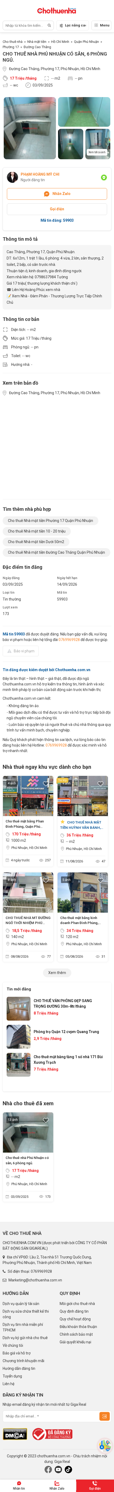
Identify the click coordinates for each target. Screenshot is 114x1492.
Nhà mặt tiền (36, 42)
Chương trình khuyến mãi (23, 1361)
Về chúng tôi (13, 1345)
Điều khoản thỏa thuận (78, 1327)
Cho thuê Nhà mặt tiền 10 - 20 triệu (36, 531)
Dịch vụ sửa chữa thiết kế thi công (26, 1314)
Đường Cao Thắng (37, 47)
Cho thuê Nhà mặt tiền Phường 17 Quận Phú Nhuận (50, 520)
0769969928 (69, 640)
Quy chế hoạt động (75, 1319)
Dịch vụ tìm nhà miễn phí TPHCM (23, 1327)
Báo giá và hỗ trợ (16, 1353)
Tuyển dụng (12, 1376)
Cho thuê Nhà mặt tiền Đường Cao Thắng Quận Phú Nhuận (56, 552)
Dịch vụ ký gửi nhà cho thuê (25, 1338)
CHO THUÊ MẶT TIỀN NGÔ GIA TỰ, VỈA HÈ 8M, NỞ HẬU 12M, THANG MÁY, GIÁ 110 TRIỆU (68, 1067)
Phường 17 (11, 47)
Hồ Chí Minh (60, 42)
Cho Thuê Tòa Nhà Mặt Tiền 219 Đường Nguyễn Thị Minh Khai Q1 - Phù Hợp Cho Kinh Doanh (68, 1005)
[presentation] (16, 1041)
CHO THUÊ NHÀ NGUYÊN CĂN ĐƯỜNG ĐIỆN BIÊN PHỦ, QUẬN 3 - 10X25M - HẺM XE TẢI (68, 1036)
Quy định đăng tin (74, 1311)
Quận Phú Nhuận (86, 42)
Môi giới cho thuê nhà (77, 1304)
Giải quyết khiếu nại (75, 1342)
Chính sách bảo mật (76, 1334)
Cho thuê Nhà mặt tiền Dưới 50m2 (36, 542)
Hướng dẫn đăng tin (19, 1368)
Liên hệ (8, 1384)
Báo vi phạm (24, 651)
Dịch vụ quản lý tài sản (21, 1304)
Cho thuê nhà (13, 42)
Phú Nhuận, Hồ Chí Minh (29, 848)
